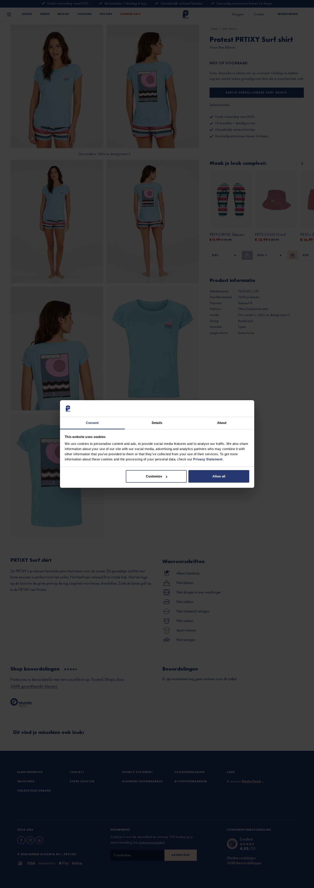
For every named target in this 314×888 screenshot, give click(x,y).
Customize (154, 476)
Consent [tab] (92, 423)
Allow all (218, 476)
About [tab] (222, 423)
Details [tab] (157, 423)
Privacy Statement (207, 459)
